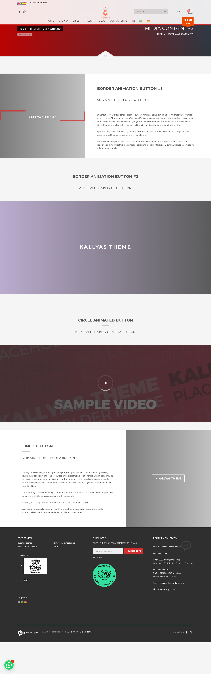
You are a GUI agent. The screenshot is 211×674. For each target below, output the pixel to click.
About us (57, 546)
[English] (133, 21)
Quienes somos (24, 542)
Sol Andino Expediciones (81, 631)
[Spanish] (148, 21)
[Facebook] (19, 11)
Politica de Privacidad (27, 546)
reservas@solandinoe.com (171, 583)
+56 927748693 (41, 3)
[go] (165, 11)
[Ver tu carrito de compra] (190, 12)
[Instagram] (24, 11)
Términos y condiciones (64, 542)
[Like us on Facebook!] (186, 632)
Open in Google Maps (165, 589)
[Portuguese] (140, 21)
